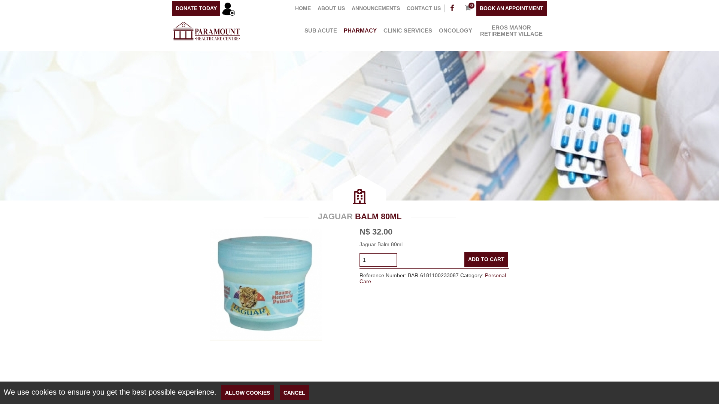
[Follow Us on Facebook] (451, 8)
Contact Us (424, 8)
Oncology (455, 30)
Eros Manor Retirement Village (511, 30)
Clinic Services (407, 30)
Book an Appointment (511, 8)
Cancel (294, 393)
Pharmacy (360, 30)
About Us (331, 8)
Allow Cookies (247, 393)
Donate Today (196, 8)
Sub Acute (320, 30)
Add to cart (486, 259)
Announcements (376, 8)
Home (303, 8)
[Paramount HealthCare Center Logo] (206, 41)
